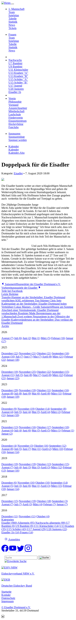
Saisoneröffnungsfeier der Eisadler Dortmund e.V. (32, 284)
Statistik (12, 21)
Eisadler (18, 173)
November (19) (27, 390)
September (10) (60, 427)
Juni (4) (27, 412)
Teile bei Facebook (12, 290)
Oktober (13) (44, 464)
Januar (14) (13, 452)
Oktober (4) (42, 516)
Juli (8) (18, 393)
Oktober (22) (44, 371)
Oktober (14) (42, 408)
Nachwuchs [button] (15, 60)
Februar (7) (49, 504)
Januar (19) (13, 396)
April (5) (45, 430)
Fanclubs (13, 127)
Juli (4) (18, 430)
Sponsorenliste (16, 136)
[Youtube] (13, 550)
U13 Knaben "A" (18, 72)
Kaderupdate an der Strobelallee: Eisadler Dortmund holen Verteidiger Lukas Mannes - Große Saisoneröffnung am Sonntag (37, 305)
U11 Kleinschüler (18, 69)
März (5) (46, 338)
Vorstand (13, 104)
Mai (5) (36, 412)
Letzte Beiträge (9, 294)
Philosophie (15, 101)
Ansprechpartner (17, 108)
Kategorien (7, 519)
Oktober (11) (44, 390)
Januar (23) (13, 378)
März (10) (57, 448)
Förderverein (15, 117)
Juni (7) (28, 356)
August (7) (7, 338)
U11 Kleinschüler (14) (47, 525)
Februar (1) (68, 430)
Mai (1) (36, 338)
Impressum (7, 601)
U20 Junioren (16, 88)
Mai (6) (36, 393)
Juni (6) (27, 430)
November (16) (27, 427)
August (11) (8, 375)
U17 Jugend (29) (36, 529)
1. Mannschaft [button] (16, 8)
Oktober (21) (44, 353)
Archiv (5, 326)
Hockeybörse (15, 124)
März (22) (57, 375)
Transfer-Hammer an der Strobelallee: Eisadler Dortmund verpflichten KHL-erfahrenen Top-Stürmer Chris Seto (33, 299)
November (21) (27, 353)
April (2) (47, 448)
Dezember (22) (9, 353)
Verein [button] (12, 98)
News (11, 24)
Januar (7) (62, 504)
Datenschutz (8, 598)
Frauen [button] (12, 34)
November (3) (25, 445)
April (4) (45, 412)
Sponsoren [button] (14, 133)
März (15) (56, 485)
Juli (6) (18, 338)
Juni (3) (27, 467)
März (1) (56, 430)
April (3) (45, 467)
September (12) (57, 445)
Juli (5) (19, 375)
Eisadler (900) (9, 522)
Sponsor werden (17, 140)
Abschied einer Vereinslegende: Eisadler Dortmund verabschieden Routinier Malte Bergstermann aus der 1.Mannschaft (30, 313)
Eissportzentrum (17, 120)
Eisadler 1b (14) (10, 532)
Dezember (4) (9, 445)
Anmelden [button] (14, 539)
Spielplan (13, 15)
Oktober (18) (44, 501)
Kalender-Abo (16, 152)
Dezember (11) (9, 516)
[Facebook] (5, 550)
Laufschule (14, 114)
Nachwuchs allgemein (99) (50, 522)
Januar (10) (13, 415)
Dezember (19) (9, 371)
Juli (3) (18, 485)
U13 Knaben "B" (18, 76)
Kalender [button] (13, 146)
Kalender (13, 149)
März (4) (38, 504)
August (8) (7, 393)
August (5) (7, 485)
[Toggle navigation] (12, 3)
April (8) (47, 356)
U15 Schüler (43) (17, 529)
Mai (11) (36, 448)
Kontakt (5, 594)
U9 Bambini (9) (25, 525)
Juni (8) (28, 375)
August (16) (8, 356)
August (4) (7, 412)
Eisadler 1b (14, 92)
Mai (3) (36, 467)
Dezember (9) (9, 408)
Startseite (6, 591)
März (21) (58, 356)
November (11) (27, 516)
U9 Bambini (15, 66)
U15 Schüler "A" (18, 79)
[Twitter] (21, 550)
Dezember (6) (9, 482)
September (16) (60, 353)
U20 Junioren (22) (56, 529)
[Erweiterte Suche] (16, 561)
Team (11, 12)
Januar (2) (7, 433)
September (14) (59, 482)
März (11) (56, 393)
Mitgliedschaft (16, 111)
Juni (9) (27, 393)
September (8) (58, 408)
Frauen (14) (26, 532)
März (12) (56, 467)
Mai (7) (37, 356)
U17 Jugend (15, 85)
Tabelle (12, 18)
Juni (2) (27, 338)
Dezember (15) (9, 501)
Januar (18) (13, 359)
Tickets (12, 28)
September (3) (60, 501)
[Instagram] (28, 550)
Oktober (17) (44, 427)
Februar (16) (58, 338)
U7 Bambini (15, 63)
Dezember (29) (9, 390)
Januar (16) (13, 470)
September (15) (60, 371)
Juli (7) (19, 356)
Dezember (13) (9, 427)
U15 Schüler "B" (18, 82)
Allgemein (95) (26, 522)
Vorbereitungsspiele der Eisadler (19, 287)
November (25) (27, 371)
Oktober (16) (41, 445)
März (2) (56, 412)
